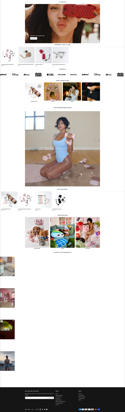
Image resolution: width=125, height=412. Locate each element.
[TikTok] (44, 409)
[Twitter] (38, 409)
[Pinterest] (42, 409)
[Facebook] (36, 409)
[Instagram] (40, 409)
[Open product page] (9, 55)
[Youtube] (46, 409)
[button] (25, 2)
